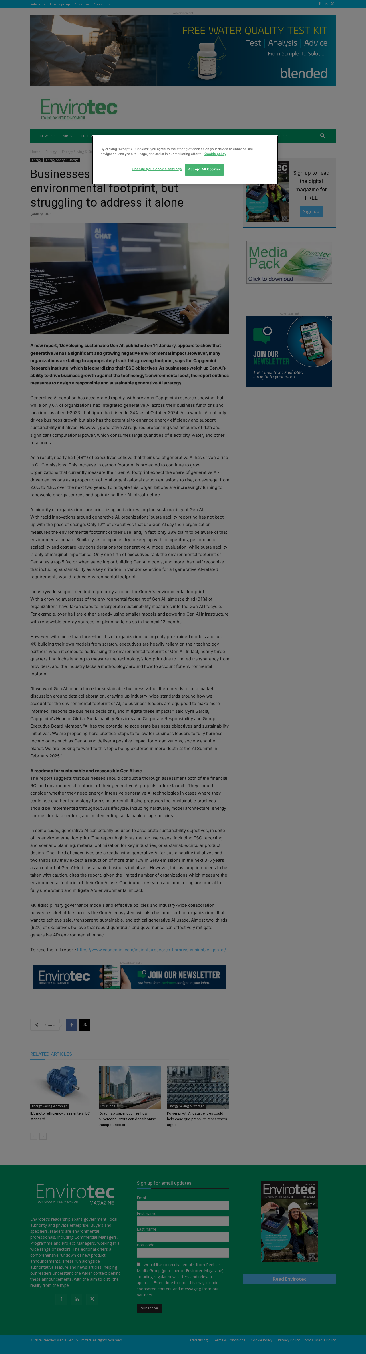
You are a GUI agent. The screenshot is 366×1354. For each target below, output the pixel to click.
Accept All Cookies (204, 170)
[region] (185, 159)
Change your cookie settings (157, 169)
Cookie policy (215, 154)
